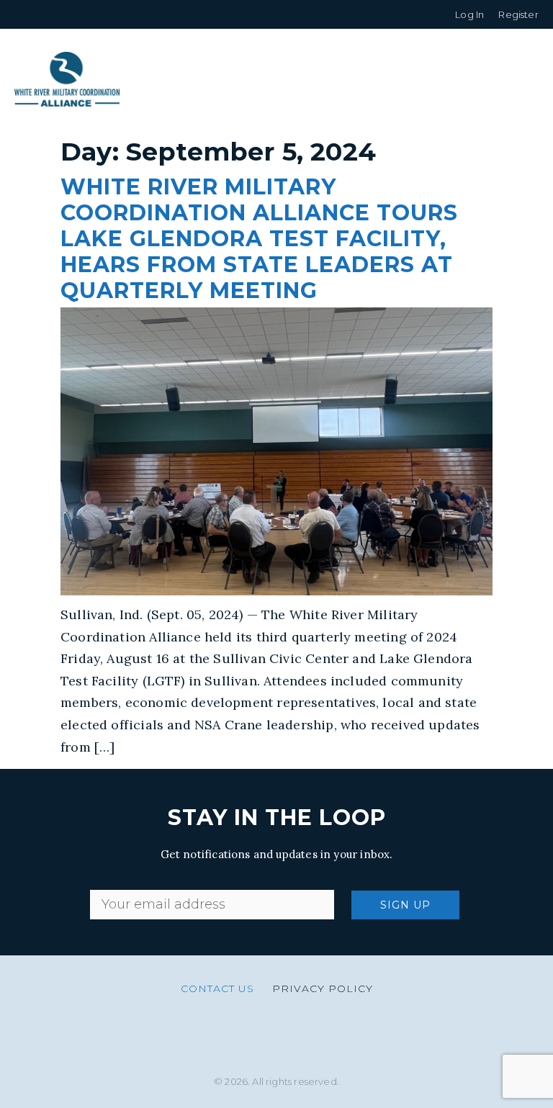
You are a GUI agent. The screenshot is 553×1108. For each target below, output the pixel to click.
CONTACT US (217, 988)
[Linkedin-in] (276, 1037)
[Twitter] (244, 1037)
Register (518, 14)
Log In (469, 14)
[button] (527, 79)
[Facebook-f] (309, 1037)
